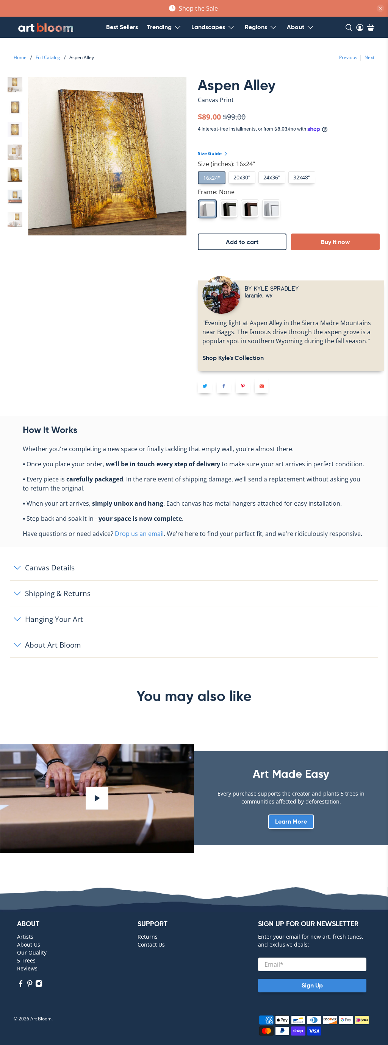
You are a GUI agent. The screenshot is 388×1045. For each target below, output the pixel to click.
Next (369, 57)
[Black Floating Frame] (229, 208)
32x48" (301, 177)
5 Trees (26, 960)
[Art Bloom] (45, 27)
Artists (25, 936)
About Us (28, 944)
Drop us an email (139, 534)
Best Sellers (122, 27)
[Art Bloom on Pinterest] (29, 985)
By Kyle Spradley (272, 288)
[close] (380, 8)
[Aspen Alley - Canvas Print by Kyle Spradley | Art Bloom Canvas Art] (107, 156)
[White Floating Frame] (271, 208)
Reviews (27, 968)
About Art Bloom (53, 645)
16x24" (211, 177)
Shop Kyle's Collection (233, 358)
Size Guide (210, 153)
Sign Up (312, 985)
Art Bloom (41, 1019)
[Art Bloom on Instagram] (38, 985)
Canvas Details (50, 567)
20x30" (241, 177)
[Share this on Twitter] (205, 386)
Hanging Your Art (54, 619)
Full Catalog (48, 57)
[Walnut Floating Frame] (250, 208)
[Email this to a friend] (262, 386)
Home (20, 57)
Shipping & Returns (58, 593)
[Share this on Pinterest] (243, 386)
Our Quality (32, 952)
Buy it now (335, 242)
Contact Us (151, 944)
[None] (207, 208)
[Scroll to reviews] (291, 106)
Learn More (291, 821)
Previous (348, 57)
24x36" (271, 177)
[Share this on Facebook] (224, 386)
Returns (148, 936)
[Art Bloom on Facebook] (20, 985)
